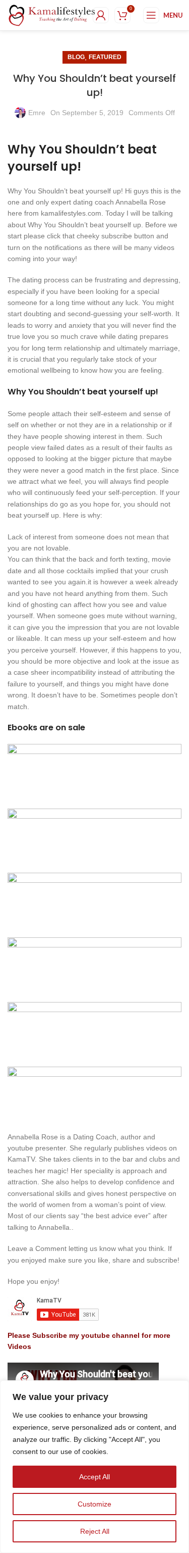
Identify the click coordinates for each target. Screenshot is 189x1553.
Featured (105, 57)
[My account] (101, 15)
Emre (36, 113)
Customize (94, 1504)
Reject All (94, 1531)
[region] (94, 1466)
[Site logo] (52, 15)
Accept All (94, 1477)
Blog (76, 57)
